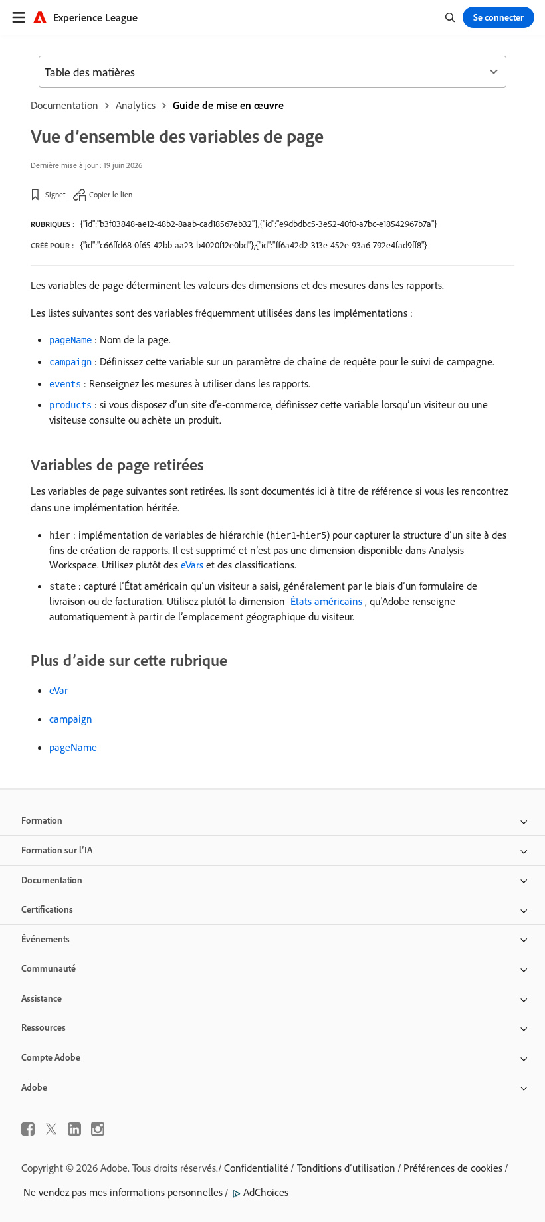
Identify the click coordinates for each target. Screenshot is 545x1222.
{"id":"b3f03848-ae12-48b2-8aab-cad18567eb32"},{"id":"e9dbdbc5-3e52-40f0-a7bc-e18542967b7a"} (258, 224)
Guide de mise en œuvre (228, 105)
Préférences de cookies (452, 1167)
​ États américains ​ (326, 601)
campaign (70, 718)
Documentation (64, 105)
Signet (55, 194)
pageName (73, 747)
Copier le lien (110, 194)
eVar (58, 690)
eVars (192, 564)
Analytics (136, 105)
